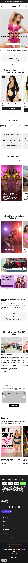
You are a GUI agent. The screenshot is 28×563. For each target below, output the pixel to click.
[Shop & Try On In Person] (11, 345)
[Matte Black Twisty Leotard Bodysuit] (11, 88)
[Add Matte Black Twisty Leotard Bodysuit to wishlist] (3, 100)
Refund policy (11, 555)
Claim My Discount (7, 286)
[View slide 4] (15, 323)
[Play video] (14, 265)
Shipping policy (22, 555)
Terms (3, 493)
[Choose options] (20, 100)
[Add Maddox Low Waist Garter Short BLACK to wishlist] (24, 100)
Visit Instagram (14, 405)
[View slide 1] (12, 64)
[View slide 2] (14, 64)
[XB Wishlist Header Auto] (22, 6)
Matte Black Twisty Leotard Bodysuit (11, 103)
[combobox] (8, 483)
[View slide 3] (15, 64)
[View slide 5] (16, 323)
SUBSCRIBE (23, 483)
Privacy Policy (22, 492)
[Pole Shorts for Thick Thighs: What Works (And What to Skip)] (11, 441)
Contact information (14, 557)
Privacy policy (5, 555)
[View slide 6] (18, 323)
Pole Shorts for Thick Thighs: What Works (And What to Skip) (10, 460)
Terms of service (16, 555)
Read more (3, 463)
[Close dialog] (26, 275)
